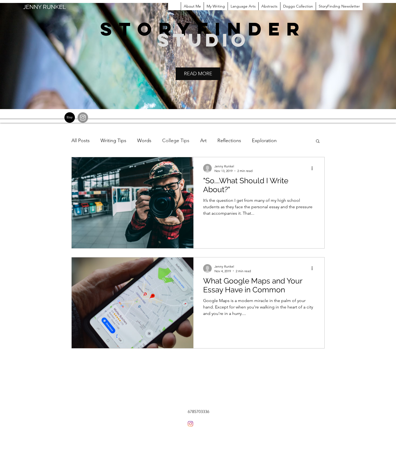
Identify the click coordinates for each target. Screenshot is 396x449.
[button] (317, 141)
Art (203, 140)
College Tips (175, 140)
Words (144, 140)
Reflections (229, 140)
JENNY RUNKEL (44, 6)
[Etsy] (69, 117)
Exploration (264, 140)
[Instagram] (83, 117)
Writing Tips (113, 140)
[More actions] (314, 168)
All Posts (80, 140)
